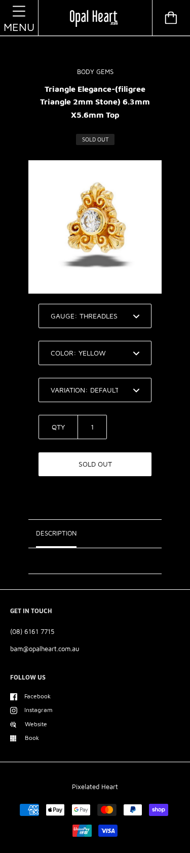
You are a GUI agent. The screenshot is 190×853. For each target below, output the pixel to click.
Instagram (38, 710)
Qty (58, 426)
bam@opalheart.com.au (45, 649)
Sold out (95, 463)
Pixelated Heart (95, 787)
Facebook (37, 696)
